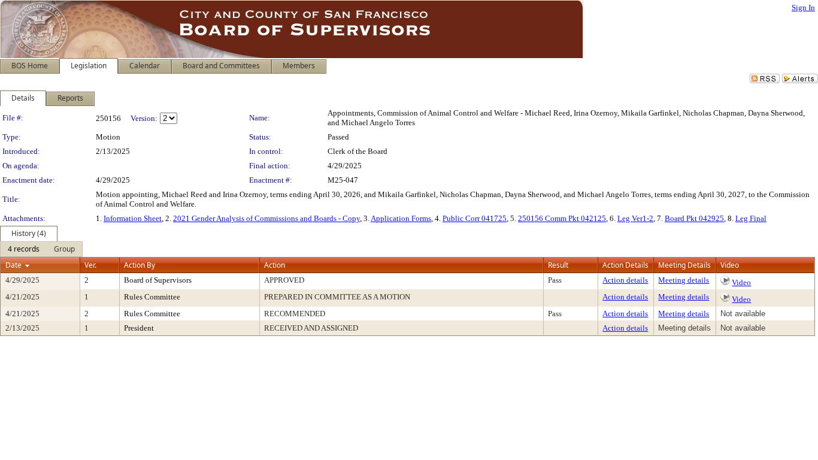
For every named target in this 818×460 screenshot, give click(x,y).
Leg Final (751, 218)
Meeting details (683, 280)
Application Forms (401, 218)
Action (274, 265)
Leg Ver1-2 (635, 218)
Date (13, 265)
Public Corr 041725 (475, 218)
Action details (625, 280)
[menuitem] (24, 249)
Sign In (803, 7)
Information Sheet (133, 218)
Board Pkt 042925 (694, 218)
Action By (139, 265)
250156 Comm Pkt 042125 (562, 218)
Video (741, 282)
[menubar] (41, 249)
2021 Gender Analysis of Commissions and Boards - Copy (266, 218)
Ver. (90, 265)
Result (558, 265)
